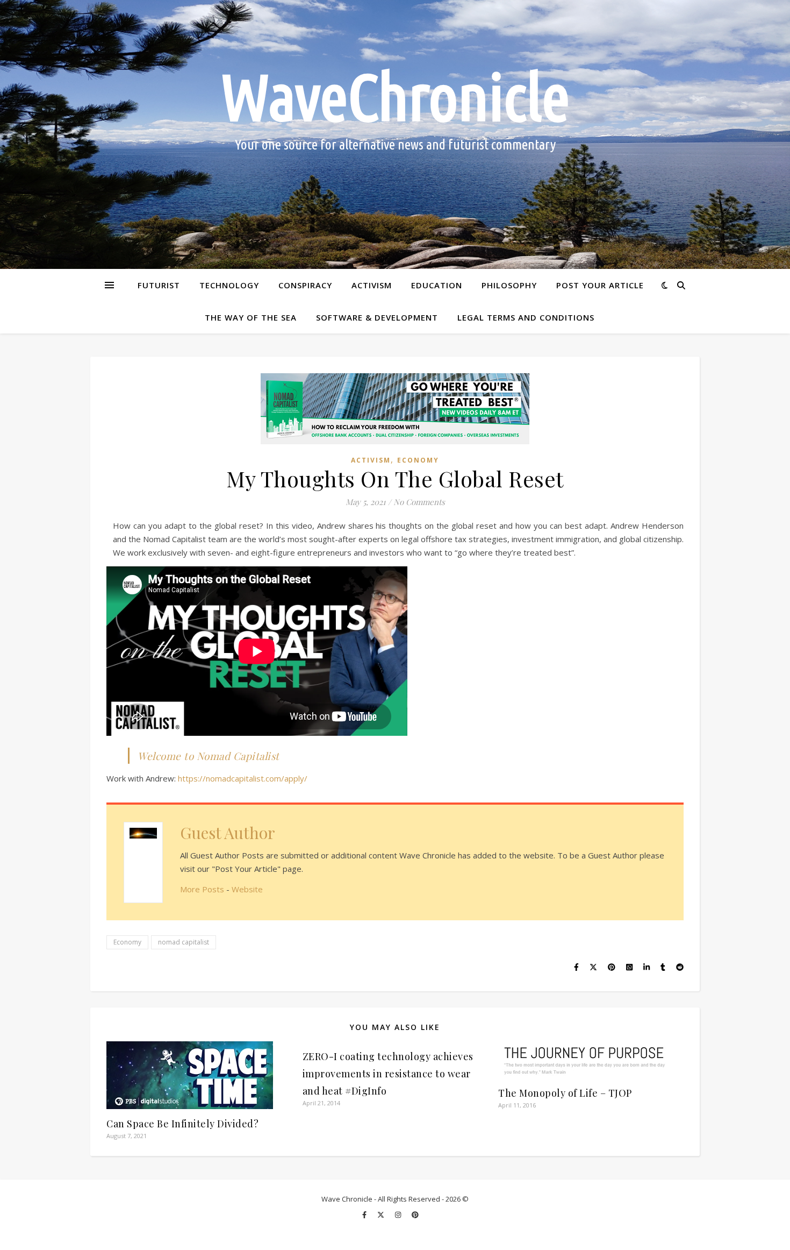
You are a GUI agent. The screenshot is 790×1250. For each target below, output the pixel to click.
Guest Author (227, 832)
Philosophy (509, 285)
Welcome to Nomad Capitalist (208, 756)
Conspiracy (305, 285)
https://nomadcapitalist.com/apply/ (242, 778)
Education (436, 285)
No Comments (419, 501)
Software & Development (377, 317)
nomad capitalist (183, 942)
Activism (371, 285)
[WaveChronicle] (395, 134)
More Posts (202, 889)
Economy (418, 460)
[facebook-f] (365, 1214)
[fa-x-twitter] (381, 1214)
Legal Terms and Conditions (525, 317)
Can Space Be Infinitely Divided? (182, 1123)
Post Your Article (600, 285)
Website (247, 889)
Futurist (159, 285)
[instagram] (399, 1214)
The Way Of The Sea (251, 317)
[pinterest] (415, 1214)
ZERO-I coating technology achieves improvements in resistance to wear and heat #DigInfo (388, 1073)
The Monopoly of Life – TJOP (565, 1092)
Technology (229, 285)
